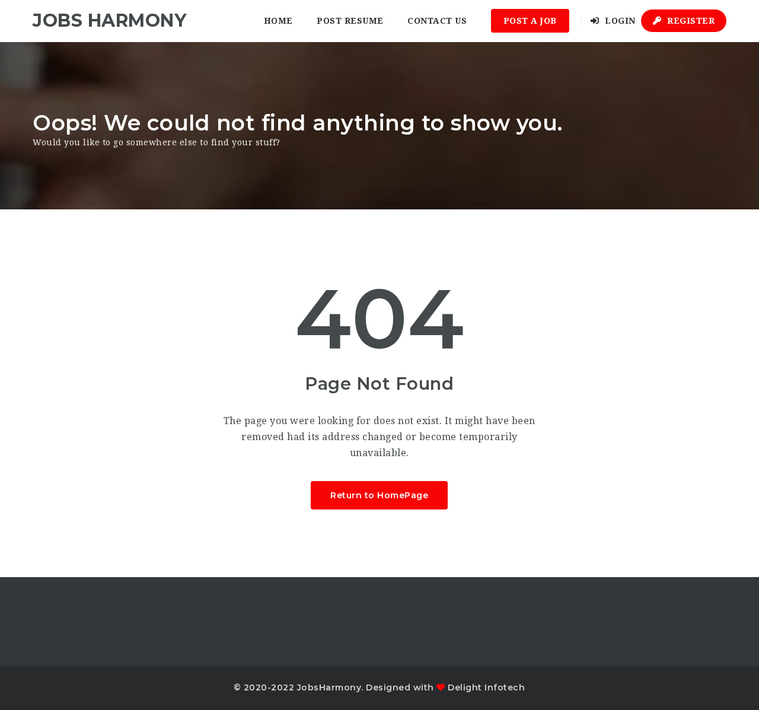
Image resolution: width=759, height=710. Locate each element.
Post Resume (350, 21)
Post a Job (530, 21)
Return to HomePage (379, 495)
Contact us (437, 21)
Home (278, 21)
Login (619, 21)
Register (690, 21)
